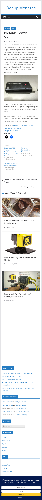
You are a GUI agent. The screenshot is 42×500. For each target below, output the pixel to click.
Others (4, 447)
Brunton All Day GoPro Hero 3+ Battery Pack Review (18, 295)
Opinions (7, 28)
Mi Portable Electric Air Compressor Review (11, 164)
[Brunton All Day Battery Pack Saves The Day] (21, 236)
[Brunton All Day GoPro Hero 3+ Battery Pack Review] (21, 272)
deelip (17, 41)
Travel (14, 28)
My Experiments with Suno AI (11, 376)
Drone (4, 437)
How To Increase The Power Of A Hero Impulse (19, 221)
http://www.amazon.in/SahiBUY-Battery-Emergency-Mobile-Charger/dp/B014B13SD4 (19, 128)
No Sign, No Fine (20, 402)
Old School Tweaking (20, 408)
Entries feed (6, 465)
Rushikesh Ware (7, 405)
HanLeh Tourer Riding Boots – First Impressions (17, 373)
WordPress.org (7, 471)
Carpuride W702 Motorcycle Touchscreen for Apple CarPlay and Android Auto (11, 152)
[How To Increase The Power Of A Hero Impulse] (21, 199)
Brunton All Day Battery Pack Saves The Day (20, 258)
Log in (4, 462)
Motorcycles (6, 441)
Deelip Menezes (21, 8)
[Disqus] (21, 332)
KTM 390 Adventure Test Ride (11, 380)
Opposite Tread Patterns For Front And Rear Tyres (20, 180)
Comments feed (7, 468)
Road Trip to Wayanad (29, 187)
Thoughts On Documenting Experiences (25, 150)
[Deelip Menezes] (4, 17)
